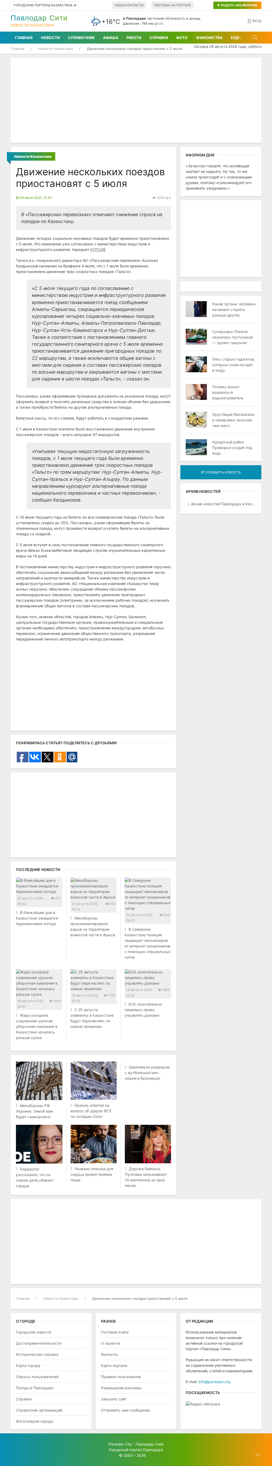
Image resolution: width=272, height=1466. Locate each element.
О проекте (110, 1343)
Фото (182, 37)
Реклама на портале (172, 5)
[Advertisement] (136, 100)
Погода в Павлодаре (34, 1388)
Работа (133, 37)
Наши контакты (129, 5)
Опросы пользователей (37, 1376)
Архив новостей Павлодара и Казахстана (223, 504)
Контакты (109, 1354)
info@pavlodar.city (214, 1381)
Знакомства (209, 37)
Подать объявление (238, 5)
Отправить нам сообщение (125, 1410)
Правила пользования (121, 1376)
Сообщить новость (222, 472)
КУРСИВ (97, 249)
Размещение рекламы (121, 1388)
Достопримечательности (38, 1343)
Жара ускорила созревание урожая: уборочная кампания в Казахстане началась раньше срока (36, 1026)
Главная (24, 37)
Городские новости (33, 1332)
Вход (256, 21)
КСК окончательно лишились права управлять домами (143, 1010)
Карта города (28, 1365)
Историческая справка (37, 1354)
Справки (159, 37)
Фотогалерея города (34, 1421)
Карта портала (114, 1365)
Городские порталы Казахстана (43, 5)
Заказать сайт (113, 1399)
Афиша (110, 37)
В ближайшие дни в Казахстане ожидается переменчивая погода (37, 918)
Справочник (81, 37)
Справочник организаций (39, 1410)
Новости (50, 37)
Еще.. (236, 37)
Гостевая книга (115, 1332)
